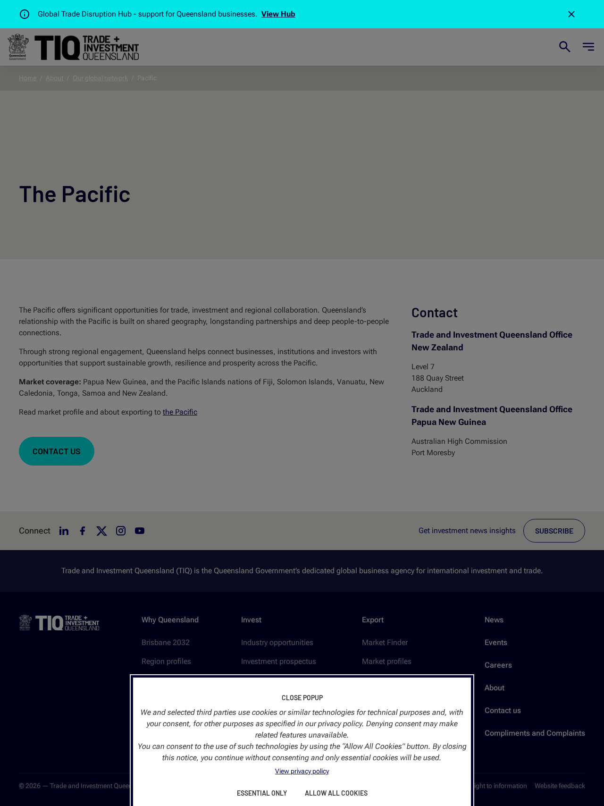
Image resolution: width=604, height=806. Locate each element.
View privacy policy (302, 771)
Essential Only (262, 793)
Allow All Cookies (336, 793)
